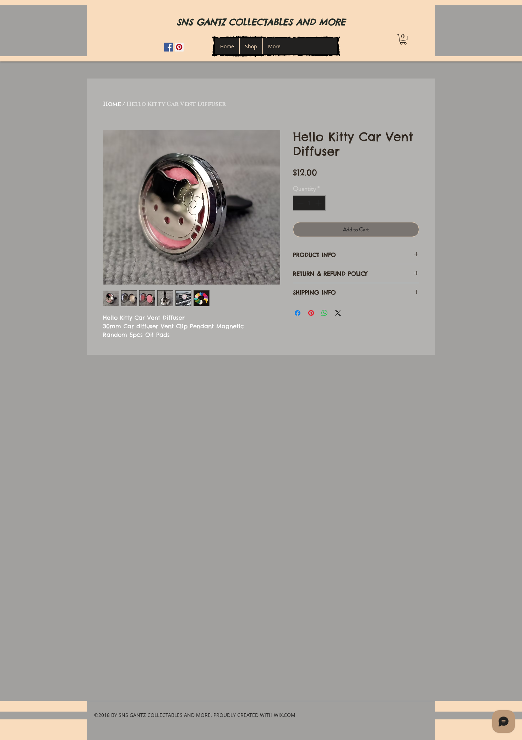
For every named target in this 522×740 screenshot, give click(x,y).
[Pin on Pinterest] (311, 313)
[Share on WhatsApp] (324, 313)
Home (112, 104)
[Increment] (319, 203)
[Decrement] (299, 203)
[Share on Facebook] (297, 313)
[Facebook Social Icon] (168, 47)
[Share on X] (338, 313)
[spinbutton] (309, 203)
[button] (403, 39)
